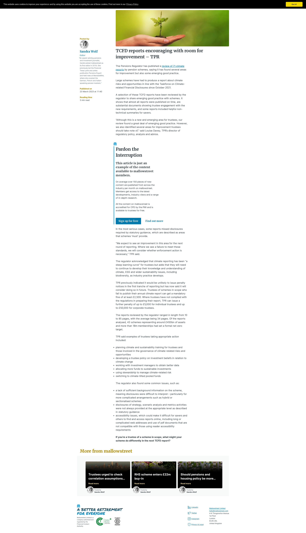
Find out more (154, 220)
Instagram (195, 519)
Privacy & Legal (197, 524)
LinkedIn (194, 507)
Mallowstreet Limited (217, 508)
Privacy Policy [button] (132, 4)
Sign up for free (128, 220)
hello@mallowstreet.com (218, 511)
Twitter (194, 513)
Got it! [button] (294, 4)
